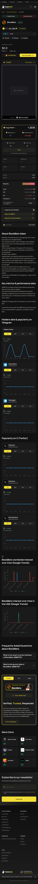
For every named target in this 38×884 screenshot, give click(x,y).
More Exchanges (26, 55)
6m (23, 334)
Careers (22, 839)
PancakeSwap (12, 55)
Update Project (11, 16)
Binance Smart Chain (12, 12)
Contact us (23, 844)
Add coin (22, 814)
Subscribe (19, 799)
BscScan (23, 28)
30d (15, 334)
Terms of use (25, 792)
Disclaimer (4, 858)
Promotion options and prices (9, 839)
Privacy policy (5, 855)
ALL (30, 334)
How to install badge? (11, 721)
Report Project (28, 16)
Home (3, 12)
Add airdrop (23, 819)
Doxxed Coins (5, 822)
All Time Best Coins (6, 827)
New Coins (4, 816)
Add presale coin (24, 816)
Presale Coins (5, 819)
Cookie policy (5, 861)
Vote (19, 150)
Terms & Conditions (6, 852)
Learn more (29, 876)
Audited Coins (5, 825)
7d (7, 334)
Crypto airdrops (5, 830)
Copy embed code (20, 695)
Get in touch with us (28, 872)
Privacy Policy (32, 792)
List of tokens (5, 814)
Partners (22, 841)
